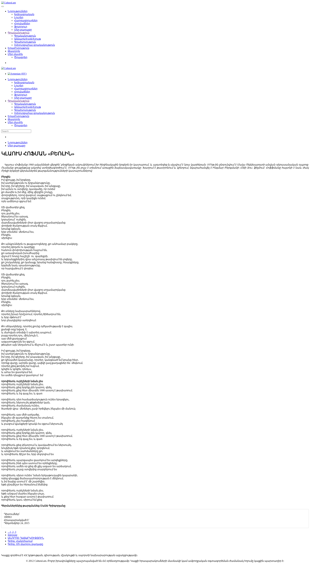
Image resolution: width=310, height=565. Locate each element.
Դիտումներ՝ (12, 514)
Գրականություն (18, 32)
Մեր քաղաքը (23, 29)
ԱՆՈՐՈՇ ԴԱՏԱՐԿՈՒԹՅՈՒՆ (26, 538)
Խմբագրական (24, 14)
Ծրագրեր (20, 57)
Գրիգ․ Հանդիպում (20, 541)
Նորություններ (17, 11)
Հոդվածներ (22, 23)
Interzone (12, 535)
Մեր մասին (15, 54)
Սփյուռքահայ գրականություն (34, 45)
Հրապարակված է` (16, 520)
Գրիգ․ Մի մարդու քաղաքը (25, 544)
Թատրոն (14, 51)
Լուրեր (18, 17)
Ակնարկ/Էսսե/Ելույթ (27, 38)
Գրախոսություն (25, 42)
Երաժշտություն (18, 48)
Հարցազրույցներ (25, 20)
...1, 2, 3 (12, 532)
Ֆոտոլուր (20, 26)
